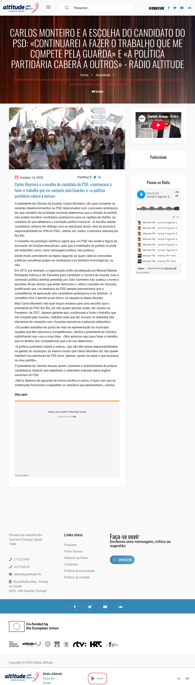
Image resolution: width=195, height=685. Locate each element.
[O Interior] (156, 8)
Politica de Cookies (77, 577)
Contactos (71, 564)
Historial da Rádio (76, 558)
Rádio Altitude (43, 662)
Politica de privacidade (79, 571)
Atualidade (103, 75)
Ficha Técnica (73, 551)
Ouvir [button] (99, 678)
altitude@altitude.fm (27, 574)
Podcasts (70, 545)
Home (84, 75)
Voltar (99, 91)
